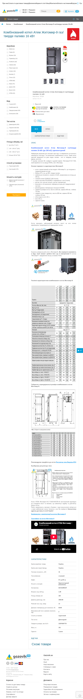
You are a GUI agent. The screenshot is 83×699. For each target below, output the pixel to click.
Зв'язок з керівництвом (51, 694)
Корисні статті (41, 3)
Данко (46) (12, 87)
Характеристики (42, 136)
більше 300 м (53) (14, 155)
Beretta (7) (12, 74)
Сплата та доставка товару (18, 3)
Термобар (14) (13, 58)
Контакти (53, 3)
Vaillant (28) (12, 65)
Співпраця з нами (50, 667)
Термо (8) (12, 52)
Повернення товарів (50, 687)
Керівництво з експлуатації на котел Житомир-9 (48, 514)
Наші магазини (49, 664)
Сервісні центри (11, 687)
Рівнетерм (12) (13, 68)
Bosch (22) (12, 90)
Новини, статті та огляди (14, 692)
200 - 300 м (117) (14, 152)
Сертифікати (10, 694)
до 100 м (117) (13, 145)
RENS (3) (11, 49)
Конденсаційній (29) (15, 134)
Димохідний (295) (14, 124)
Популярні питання (50, 684)
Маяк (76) (12, 84)
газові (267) (12, 104)
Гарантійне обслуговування (53, 689)
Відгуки (74, 3)
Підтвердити (16, 195)
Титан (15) (12, 77)
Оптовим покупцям (12, 689)
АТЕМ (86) (12, 80)
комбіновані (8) (13, 107)
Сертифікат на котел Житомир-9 (42, 518)
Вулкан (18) (12, 55)
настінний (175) (13, 169)
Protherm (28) (13, 61)
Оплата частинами (64, 3)
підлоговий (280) (14, 166)
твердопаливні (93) (14, 110)
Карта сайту (48, 674)
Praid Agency (15, 669)
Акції (48, 3)
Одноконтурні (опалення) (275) (16, 185)
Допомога (32, 3)
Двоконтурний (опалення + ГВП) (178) (17, 180)
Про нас (5, 3)
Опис (47, 129)
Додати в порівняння (41, 120)
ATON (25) (12, 93)
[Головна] (3, 24)
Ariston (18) (12, 71)
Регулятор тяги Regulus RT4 (66, 462)
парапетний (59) (14, 127)
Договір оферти (11, 697)
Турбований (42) (14, 131)
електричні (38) (13, 113)
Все (36, 129)
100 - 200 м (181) (14, 148)
